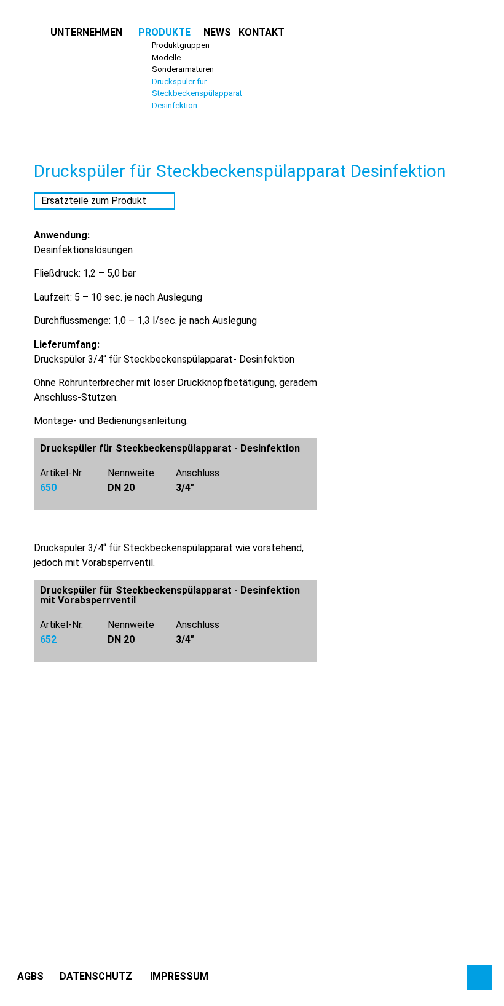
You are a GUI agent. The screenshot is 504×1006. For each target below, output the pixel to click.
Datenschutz (96, 976)
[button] (86, 32)
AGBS (30, 976)
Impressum (179, 976)
